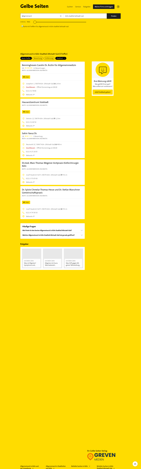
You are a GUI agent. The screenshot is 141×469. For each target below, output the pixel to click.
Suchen (70, 6)
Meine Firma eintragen (104, 6)
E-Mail (27, 77)
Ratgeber (87, 6)
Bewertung (38, 58)
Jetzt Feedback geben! (103, 92)
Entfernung (49, 58)
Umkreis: (25, 22)
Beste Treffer (26, 58)
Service (78, 6)
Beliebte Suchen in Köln (79, 466)
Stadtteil (60, 58)
